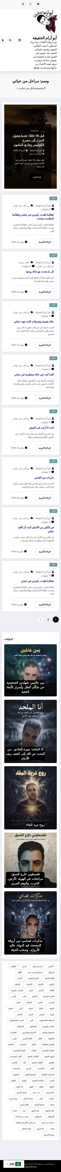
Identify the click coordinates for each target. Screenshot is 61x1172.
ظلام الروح (24, 1104)
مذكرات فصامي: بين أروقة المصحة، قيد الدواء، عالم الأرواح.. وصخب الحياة (25, 945)
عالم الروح (35, 1110)
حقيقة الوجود (22, 1092)
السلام (19, 1014)
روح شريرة (13, 1098)
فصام (15, 1110)
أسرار (24, 966)
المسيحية (16, 1068)
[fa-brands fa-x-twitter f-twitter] (30, 3)
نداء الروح (40, 1128)
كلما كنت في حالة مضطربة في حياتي (34, 374)
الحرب (13, 996)
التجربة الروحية (48, 996)
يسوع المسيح (49, 1134)
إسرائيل (51, 972)
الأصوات (29, 984)
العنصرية (22, 1044)
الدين (21, 1008)
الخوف (51, 1008)
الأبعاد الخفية (49, 978)
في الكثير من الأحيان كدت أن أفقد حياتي (36, 529)
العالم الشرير (27, 1038)
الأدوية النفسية (33, 978)
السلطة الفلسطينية (46, 1020)
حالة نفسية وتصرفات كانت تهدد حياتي (34, 321)
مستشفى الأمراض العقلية (26, 1122)
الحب (24, 996)
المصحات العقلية (48, 1074)
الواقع (14, 1080)
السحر (30, 1014)
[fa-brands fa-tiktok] (22, 3)
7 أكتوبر (51, 966)
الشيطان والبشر (48, 1032)
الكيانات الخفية (37, 1062)
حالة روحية (24, 262)
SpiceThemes (30, 1167)
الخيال (41, 1008)
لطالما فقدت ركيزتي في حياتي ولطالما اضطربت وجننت (33, 216)
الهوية (24, 1080)
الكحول (51, 1062)
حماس (51, 1098)
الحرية (40, 1002)
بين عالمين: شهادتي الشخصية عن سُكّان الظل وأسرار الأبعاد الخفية (25, 687)
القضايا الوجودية (19, 1050)
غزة (24, 1110)
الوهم (41, 1086)
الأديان (19, 978)
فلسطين (51, 1116)
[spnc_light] (3, 40)
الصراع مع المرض (29, 1032)
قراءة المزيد (37, 177)
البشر (31, 990)
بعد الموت (19, 1086)
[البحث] (10, 40)
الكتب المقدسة (16, 1056)
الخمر (18, 1002)
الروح (52, 1014)
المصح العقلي (30, 1074)
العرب (14, 1038)
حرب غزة (36, 1092)
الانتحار (41, 990)
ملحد (52, 1128)
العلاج (34, 1044)
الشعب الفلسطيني (16, 1020)
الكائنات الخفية (32, 1056)
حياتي (41, 1098)
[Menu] (19, 40)
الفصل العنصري (48, 1050)
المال (52, 1068)
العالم (40, 1038)
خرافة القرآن (28, 1098)
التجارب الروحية (17, 990)
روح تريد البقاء (35, 825)
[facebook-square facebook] (38, 3)
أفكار (53, 198)
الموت (51, 1080)
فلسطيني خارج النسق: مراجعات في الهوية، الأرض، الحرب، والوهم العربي (25, 878)
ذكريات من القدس (44, 477)
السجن (41, 1014)
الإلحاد (52, 990)
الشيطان (20, 1026)
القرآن (33, 1050)
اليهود (31, 1086)
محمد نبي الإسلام (22, 1116)
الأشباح (40, 984)
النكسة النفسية (38, 1080)
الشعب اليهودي (48, 1026)
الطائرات (13, 1032)
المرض (28, 1068)
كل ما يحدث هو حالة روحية (40, 271)
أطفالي (13, 966)
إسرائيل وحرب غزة (35, 972)
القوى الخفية (49, 1056)
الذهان (10, 1008)
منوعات (42, 131)
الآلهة (20, 972)
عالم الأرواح (49, 1110)
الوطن (51, 1086)
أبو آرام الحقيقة (45, 38)
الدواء (31, 1008)
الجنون (34, 996)
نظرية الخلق (26, 1128)
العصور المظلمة (48, 1044)
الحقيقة (29, 1002)
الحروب (51, 1002)
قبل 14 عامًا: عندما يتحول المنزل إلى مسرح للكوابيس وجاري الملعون (28, 140)
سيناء (52, 1104)
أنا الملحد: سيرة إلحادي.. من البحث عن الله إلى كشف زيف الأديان (25, 753)
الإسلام (17, 984)
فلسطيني (38, 1116)
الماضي (14, 1062)
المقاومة (16, 1074)
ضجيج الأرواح (39, 1104)
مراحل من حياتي (35, 154)
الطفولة (51, 1038)
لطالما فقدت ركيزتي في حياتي (37, 581)
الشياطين (33, 1026)
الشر (31, 1020)
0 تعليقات (45, 209)
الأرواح (51, 984)
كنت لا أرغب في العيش (41, 427)
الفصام (11, 1044)
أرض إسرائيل (37, 966)
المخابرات (40, 1068)
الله (24, 1062)
